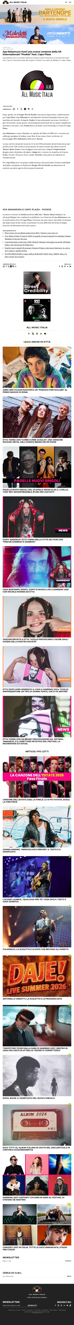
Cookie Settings (62, 1310)
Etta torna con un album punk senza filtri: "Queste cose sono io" (31, 233)
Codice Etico (30, 1310)
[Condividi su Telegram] (25, 109)
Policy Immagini (53, 1310)
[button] (29, 109)
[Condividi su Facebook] (18, 109)
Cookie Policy (45, 1310)
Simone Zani (7, 106)
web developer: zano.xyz (37, 1312)
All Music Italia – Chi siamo (14, 1310)
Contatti (24, 1310)
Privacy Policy (37, 1310)
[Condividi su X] (21, 109)
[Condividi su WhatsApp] (14, 109)
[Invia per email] (32, 109)
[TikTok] (70, 1305)
